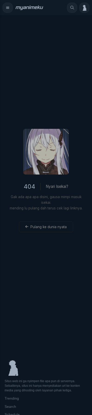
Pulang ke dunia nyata (48, 227)
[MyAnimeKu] (29, 8)
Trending (12, 398)
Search (10, 406)
